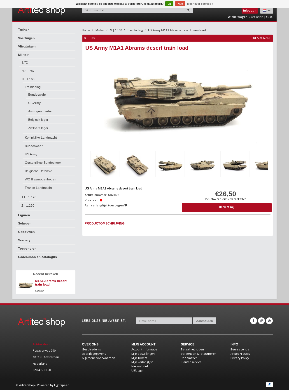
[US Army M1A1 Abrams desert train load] (105, 165)
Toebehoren (27, 248)
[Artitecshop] (32, 10)
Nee (180, 3)
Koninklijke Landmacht (41, 137)
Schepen (25, 223)
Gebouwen (26, 232)
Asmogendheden (40, 111)
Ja (169, 3)
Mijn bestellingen (143, 354)
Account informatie (144, 349)
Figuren (24, 215)
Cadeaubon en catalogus (37, 257)
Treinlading (33, 87)
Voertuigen (26, 38)
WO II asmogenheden (40, 179)
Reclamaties (189, 358)
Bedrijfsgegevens (94, 354)
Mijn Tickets (139, 358)
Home (86, 30)
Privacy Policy (240, 358)
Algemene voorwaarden (98, 358)
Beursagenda (240, 349)
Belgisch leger (38, 119)
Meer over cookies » (200, 3)
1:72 (24, 62)
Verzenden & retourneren (199, 354)
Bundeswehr (37, 94)
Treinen (24, 29)
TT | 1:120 (28, 197)
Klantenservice (191, 362)
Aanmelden (204, 321)
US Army (34, 103)
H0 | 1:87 (28, 71)
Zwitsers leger (38, 128)
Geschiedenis (91, 349)
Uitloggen (137, 370)
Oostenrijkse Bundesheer (43, 162)
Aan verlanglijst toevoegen (104, 205)
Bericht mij (227, 207)
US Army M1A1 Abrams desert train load (177, 30)
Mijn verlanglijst (142, 362)
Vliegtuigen (27, 46)
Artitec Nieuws (240, 354)
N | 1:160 (28, 79)
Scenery (24, 240)
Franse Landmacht (38, 187)
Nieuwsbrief (139, 366)
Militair (23, 55)
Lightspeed (61, 385)
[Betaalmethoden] (269, 384)
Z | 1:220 (27, 205)
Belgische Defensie (38, 171)
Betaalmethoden (192, 349)
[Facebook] (253, 320)
